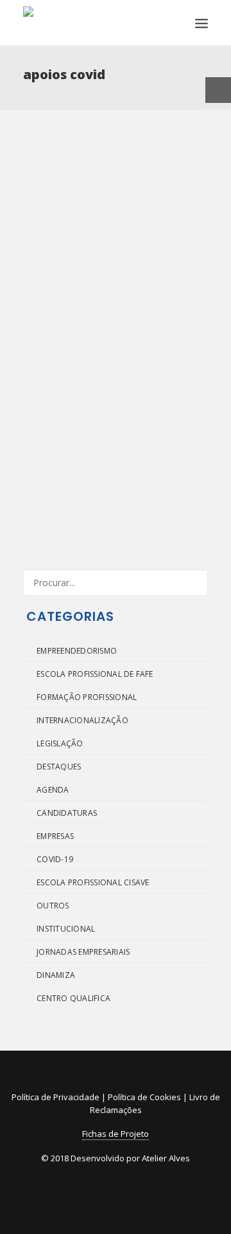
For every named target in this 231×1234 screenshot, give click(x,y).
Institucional (66, 928)
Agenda (53, 789)
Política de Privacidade (55, 1097)
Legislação (60, 743)
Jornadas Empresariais (83, 951)
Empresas (55, 836)
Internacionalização (82, 720)
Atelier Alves (166, 1158)
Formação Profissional (87, 697)
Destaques (59, 766)
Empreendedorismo (77, 650)
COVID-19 (55, 859)
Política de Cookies (144, 1097)
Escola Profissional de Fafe (95, 673)
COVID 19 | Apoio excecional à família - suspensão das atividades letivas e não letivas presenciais (114, 334)
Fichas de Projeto (115, 1133)
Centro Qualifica (73, 998)
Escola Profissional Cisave (93, 882)
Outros (53, 905)
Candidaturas (67, 812)
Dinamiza (56, 975)
